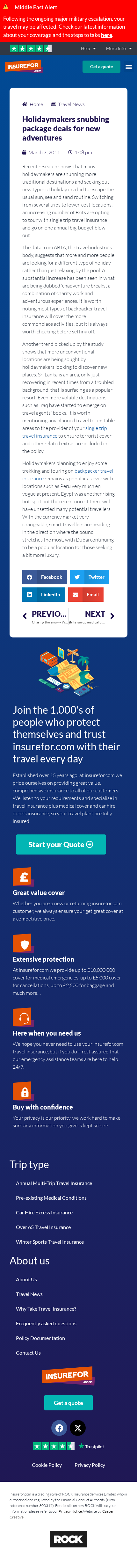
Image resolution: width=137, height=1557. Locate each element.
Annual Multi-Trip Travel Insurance (54, 1183)
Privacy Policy (90, 1465)
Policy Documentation (40, 1338)
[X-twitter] (78, 1428)
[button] (129, 66)
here (106, 35)
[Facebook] (59, 1428)
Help (85, 48)
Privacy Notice (70, 1511)
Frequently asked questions (46, 1323)
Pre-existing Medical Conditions (51, 1198)
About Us (26, 1279)
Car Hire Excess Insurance (44, 1212)
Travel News (29, 1294)
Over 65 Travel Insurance (43, 1227)
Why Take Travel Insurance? (46, 1309)
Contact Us (28, 1353)
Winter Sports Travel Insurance (50, 1242)
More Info (116, 48)
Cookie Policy (47, 1465)
